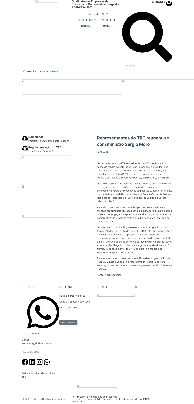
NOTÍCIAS (86, 26)
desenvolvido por (137, 399)
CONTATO (107, 26)
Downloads (36, 137)
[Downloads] (25, 138)
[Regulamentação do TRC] (25, 148)
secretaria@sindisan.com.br (37, 343)
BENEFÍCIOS (85, 20)
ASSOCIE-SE (108, 20)
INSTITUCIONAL (95, 14)
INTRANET (159, 2)
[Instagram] (39, 362)
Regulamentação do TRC (45, 147)
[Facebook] (25, 362)
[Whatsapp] (47, 362)
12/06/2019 (103, 152)
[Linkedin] (32, 362)
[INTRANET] (169, 3)
